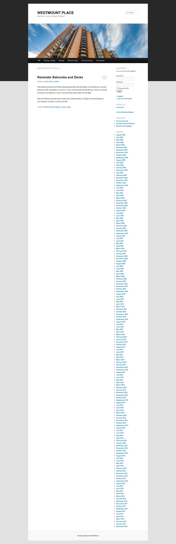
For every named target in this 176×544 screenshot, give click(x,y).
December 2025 (122, 150)
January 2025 (121, 167)
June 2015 (120, 407)
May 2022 (119, 218)
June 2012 (120, 488)
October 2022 (121, 208)
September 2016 (122, 370)
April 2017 (120, 357)
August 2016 (120, 372)
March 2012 (120, 496)
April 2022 (120, 220)
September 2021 (122, 233)
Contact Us (120, 107)
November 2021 (122, 231)
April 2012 (120, 493)
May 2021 (119, 243)
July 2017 (119, 349)
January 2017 (121, 365)
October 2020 (121, 261)
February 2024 (121, 175)
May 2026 (119, 140)
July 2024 (119, 173)
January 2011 (121, 524)
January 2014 (121, 443)
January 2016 (121, 390)
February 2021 (121, 251)
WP (39, 60)
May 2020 (119, 271)
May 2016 (119, 380)
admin (57, 81)
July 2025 (119, 162)
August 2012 (120, 483)
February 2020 (121, 279)
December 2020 (122, 256)
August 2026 (120, 135)
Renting (61, 60)
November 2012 (122, 476)
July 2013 (119, 458)
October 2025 (121, 155)
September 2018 (122, 319)
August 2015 (120, 402)
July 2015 (119, 405)
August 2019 (120, 294)
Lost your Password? (124, 98)
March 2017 (120, 359)
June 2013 (120, 461)
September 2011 (122, 509)
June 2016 (120, 377)
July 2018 (119, 324)
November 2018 (122, 314)
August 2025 (120, 160)
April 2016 (120, 382)
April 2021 (120, 246)
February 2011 (121, 521)
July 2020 (119, 266)
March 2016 (120, 385)
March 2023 (120, 198)
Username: (119, 76)
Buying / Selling (49, 60)
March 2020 (120, 276)
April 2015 (120, 410)
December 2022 (122, 203)
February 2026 (121, 147)
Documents (100, 60)
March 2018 (120, 334)
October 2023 (121, 183)
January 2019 (121, 311)
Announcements (87, 60)
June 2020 (120, 268)
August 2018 (120, 322)
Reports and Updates (124, 126)
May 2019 (119, 301)
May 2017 (119, 354)
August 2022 (120, 210)
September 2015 (122, 400)
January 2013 (121, 471)
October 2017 (121, 344)
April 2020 (120, 274)
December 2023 (122, 178)
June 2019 (120, 299)
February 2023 (121, 200)
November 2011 (122, 503)
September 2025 (122, 157)
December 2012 (122, 473)
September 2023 (122, 185)
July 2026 (119, 137)
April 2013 (120, 466)
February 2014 (121, 440)
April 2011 (120, 516)
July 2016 (119, 375)
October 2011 (121, 506)
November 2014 (122, 420)
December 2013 (122, 445)
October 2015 (121, 397)
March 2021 (120, 248)
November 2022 (122, 205)
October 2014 (121, 423)
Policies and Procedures (52, 107)
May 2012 (119, 491)
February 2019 (121, 309)
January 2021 (121, 253)
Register (120, 96)
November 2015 (122, 395)
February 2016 (121, 387)
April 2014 (120, 438)
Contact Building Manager (125, 112)
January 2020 (121, 281)
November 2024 (122, 170)
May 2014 (119, 435)
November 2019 (122, 286)
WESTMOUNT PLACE (55, 12)
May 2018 (119, 329)
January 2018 (121, 339)
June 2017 (120, 352)
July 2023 (119, 188)
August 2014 (120, 428)
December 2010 (122, 526)
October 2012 (121, 478)
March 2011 (120, 519)
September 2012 (122, 481)
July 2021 (119, 238)
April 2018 (120, 332)
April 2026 (120, 142)
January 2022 (121, 228)
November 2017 (122, 342)
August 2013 (120, 456)
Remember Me (124, 88)
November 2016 (122, 367)
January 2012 (121, 498)
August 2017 (120, 347)
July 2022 (119, 213)
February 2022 (121, 226)
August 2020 (120, 263)
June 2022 (120, 215)
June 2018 (120, 327)
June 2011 (120, 514)
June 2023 (120, 190)
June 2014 (120, 433)
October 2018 (121, 317)
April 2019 (120, 304)
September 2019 (122, 291)
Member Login (73, 60)
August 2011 (120, 511)
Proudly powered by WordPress (88, 536)
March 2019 (120, 306)
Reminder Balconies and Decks (60, 77)
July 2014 (119, 430)
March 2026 (120, 145)
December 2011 (122, 501)
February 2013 (121, 468)
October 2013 (121, 450)
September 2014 (122, 425)
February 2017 (121, 362)
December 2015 (122, 392)
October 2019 (121, 289)
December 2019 (122, 284)
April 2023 (120, 195)
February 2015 (121, 415)
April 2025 (120, 165)
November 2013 (122, 448)
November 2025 (122, 152)
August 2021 (120, 236)
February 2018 (121, 337)
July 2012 (119, 486)
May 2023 (119, 193)
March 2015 (120, 412)
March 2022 (120, 223)
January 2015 (121, 418)
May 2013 (119, 463)
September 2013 (122, 453)
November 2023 (122, 180)
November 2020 (122, 258)
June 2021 (120, 241)
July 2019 (119, 296)
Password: (119, 82)
